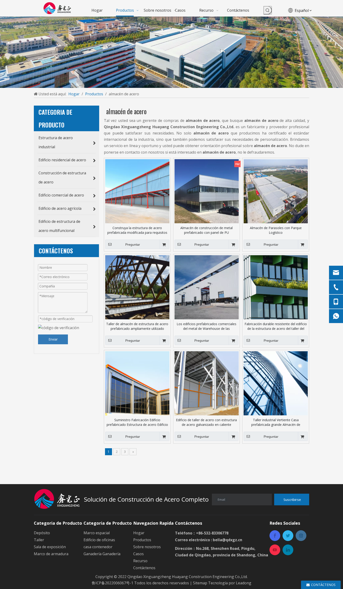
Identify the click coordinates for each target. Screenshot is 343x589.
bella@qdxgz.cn (227, 539)
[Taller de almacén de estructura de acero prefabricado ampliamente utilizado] (137, 287)
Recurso (140, 560)
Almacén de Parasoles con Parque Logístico (276, 230)
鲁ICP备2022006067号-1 (112, 583)
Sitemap (200, 583)
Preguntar (132, 244)
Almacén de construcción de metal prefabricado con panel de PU (206, 230)
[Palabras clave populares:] (267, 10)
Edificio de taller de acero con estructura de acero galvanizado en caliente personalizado (206, 422)
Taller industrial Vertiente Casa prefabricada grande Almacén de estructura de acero (275, 422)
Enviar (53, 339)
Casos (138, 553)
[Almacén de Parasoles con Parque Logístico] (276, 191)
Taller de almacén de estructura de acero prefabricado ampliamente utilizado (137, 326)
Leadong (243, 583)
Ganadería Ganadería (102, 553)
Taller (39, 539)
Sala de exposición (50, 546)
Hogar (138, 532)
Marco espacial (97, 532)
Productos (142, 539)
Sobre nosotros (147, 546)
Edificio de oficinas (99, 539)
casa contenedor (98, 546)
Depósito (42, 532)
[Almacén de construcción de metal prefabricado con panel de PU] (207, 191)
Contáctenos (144, 567)
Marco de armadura (51, 553)
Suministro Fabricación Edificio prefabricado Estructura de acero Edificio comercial (137, 422)
